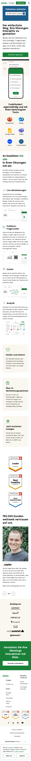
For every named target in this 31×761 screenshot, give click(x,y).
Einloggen (12, 3)
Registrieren (20, 3)
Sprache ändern (10, 741)
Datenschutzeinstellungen (17, 733)
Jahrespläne (9, 698)
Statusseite (17, 736)
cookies (10, 747)
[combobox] (15, 13)
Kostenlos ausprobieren (15, 663)
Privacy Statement (17, 729)
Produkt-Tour (9, 684)
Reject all (9, 755)
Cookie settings (19, 751)
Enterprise (9, 706)
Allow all (22, 755)
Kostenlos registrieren (15, 55)
